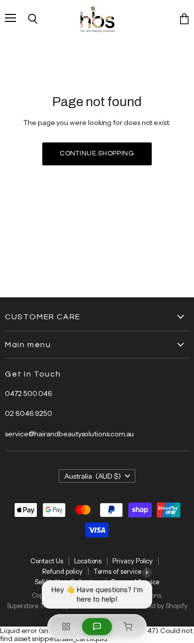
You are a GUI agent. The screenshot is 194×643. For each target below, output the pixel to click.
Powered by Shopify (159, 606)
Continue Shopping (97, 153)
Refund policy (62, 571)
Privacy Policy (132, 561)
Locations (87, 561)
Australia (92, 476)
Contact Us (46, 561)
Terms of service (117, 571)
